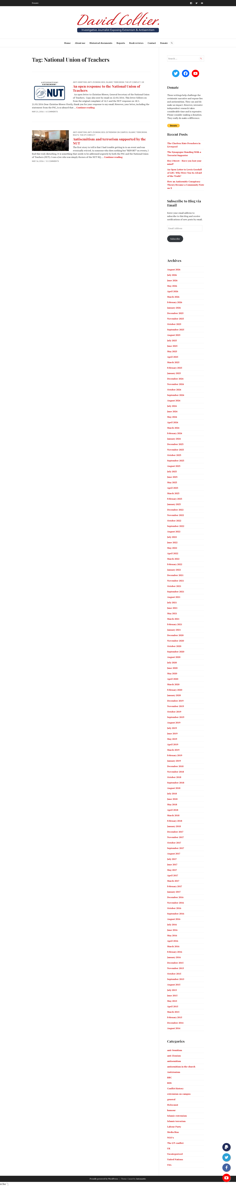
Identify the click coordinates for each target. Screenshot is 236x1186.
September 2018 (175, 782)
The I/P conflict (133, 82)
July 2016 (172, 924)
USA (169, 1164)
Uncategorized (175, 1153)
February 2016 (174, 951)
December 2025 (175, 313)
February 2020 (174, 689)
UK (142, 82)
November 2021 (175, 580)
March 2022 (173, 558)
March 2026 (173, 296)
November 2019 (175, 706)
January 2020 (174, 695)
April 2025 (172, 356)
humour (171, 1110)
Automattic (141, 1179)
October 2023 (174, 455)
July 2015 (172, 990)
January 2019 (174, 760)
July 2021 (172, 602)
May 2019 (172, 738)
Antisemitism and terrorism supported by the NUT (109, 141)
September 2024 (175, 395)
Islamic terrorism (115, 82)
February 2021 (174, 624)
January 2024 (174, 438)
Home (67, 42)
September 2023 (175, 460)
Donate (35, 3)
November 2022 (175, 515)
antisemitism (174, 1061)
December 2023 (175, 444)
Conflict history (175, 1088)
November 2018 (175, 771)
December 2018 (175, 766)
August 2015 (173, 984)
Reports (120, 42)
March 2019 (173, 749)
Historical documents (100, 42)
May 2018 (172, 804)
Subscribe (175, 238)
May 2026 (172, 285)
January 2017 (174, 891)
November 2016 (175, 902)
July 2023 (172, 471)
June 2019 (172, 733)
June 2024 (172, 411)
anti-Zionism (94, 82)
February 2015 (174, 1017)
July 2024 (172, 405)
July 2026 (172, 274)
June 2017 (172, 864)
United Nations (175, 1159)
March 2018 (173, 815)
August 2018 (173, 788)
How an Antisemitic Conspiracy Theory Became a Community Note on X (185, 185)
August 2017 (173, 853)
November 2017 (175, 837)
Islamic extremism (177, 1115)
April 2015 (172, 1006)
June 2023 (172, 476)
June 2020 (172, 667)
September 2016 (175, 913)
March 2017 (173, 880)
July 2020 (172, 662)
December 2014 (175, 1022)
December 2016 (175, 897)
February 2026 (174, 302)
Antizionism (173, 1072)
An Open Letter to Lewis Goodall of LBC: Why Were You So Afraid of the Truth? (184, 173)
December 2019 (175, 700)
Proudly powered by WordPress (104, 1179)
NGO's (76, 135)
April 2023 (172, 487)
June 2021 (172, 607)
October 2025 (174, 324)
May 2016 (172, 935)
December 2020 (175, 635)
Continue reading (85, 107)
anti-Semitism (80, 82)
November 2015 (175, 968)
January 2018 (174, 826)
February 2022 (174, 564)
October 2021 (174, 586)
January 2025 (174, 373)
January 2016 (174, 957)
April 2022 (172, 553)
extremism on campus (117, 132)
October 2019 (174, 711)
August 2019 (173, 722)
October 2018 (174, 777)
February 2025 (174, 367)
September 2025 (175, 329)
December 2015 (175, 962)
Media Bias (173, 1132)
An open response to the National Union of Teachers (106, 88)
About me (80, 42)
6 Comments (52, 112)
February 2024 (174, 433)
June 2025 (172, 345)
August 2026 (173, 269)
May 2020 (172, 673)
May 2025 (172, 351)
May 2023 (172, 482)
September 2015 (175, 979)
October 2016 (174, 908)
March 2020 (173, 684)
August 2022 (173, 531)
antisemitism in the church (181, 1066)
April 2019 (172, 744)
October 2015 (174, 973)
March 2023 (173, 493)
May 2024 (172, 416)
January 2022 (174, 569)
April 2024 (172, 422)
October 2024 (174, 389)
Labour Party (174, 1126)
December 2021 (175, 575)
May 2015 (172, 1000)
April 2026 (172, 291)
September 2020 (175, 651)
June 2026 (172, 280)
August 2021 (173, 597)
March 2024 (173, 427)
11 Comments (52, 161)
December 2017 (175, 831)
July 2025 (172, 340)
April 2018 (172, 809)
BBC (169, 1077)
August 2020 (173, 657)
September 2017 (175, 848)
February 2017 (174, 886)
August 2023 (173, 466)
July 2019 (172, 728)
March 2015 (173, 1011)
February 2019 (174, 755)
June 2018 (172, 798)
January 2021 (174, 629)
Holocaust (172, 1104)
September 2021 (175, 591)
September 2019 (175, 717)
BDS (103, 82)
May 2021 (172, 613)
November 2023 (175, 449)
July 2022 (172, 536)
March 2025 (173, 362)
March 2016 (173, 946)
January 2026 (174, 307)
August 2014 (173, 1028)
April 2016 (172, 940)
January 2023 (174, 504)
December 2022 (175, 509)
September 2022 (175, 526)
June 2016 (172, 929)
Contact (152, 42)
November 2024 (175, 384)
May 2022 (172, 547)
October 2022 (174, 520)
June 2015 (172, 995)
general (171, 1099)
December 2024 (175, 378)
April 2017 (172, 875)
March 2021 (173, 618)
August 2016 (173, 919)
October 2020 (174, 646)
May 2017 (172, 869)
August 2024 (173, 400)
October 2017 (174, 842)
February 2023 (174, 498)
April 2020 (172, 678)
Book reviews (136, 42)
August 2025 (173, 335)
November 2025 (175, 318)
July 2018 (172, 793)
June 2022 (172, 542)
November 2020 (175, 640)
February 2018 (174, 820)
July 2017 (172, 859)
